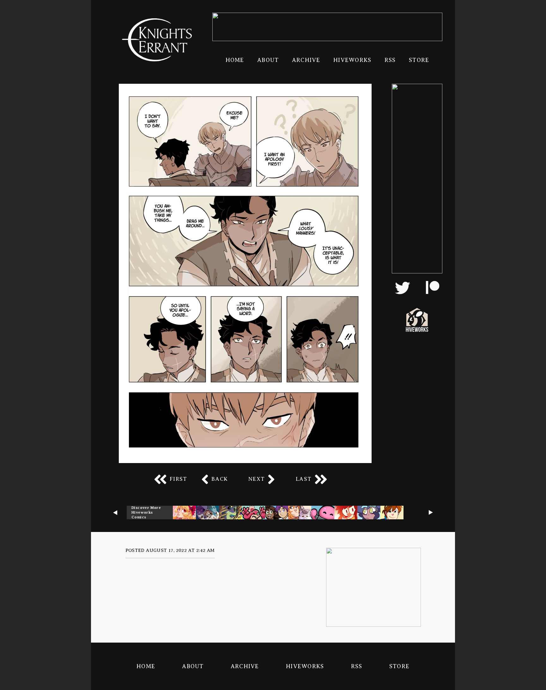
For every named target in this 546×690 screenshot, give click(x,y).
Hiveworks (352, 60)
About (268, 60)
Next (256, 479)
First (178, 479)
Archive (306, 60)
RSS (390, 60)
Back (219, 479)
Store (419, 60)
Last (304, 479)
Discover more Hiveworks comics (146, 512)
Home (235, 60)
